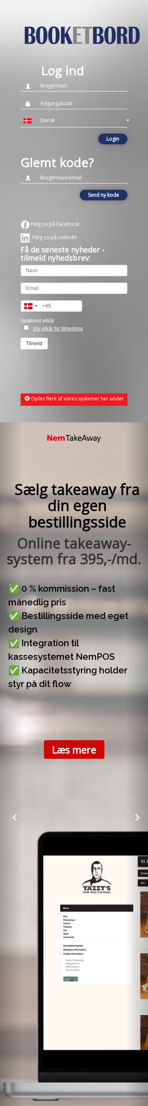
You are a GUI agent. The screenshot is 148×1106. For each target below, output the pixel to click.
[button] (74, 120)
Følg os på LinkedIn (54, 237)
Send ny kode (103, 194)
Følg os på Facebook (54, 224)
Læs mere (74, 749)
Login (112, 138)
